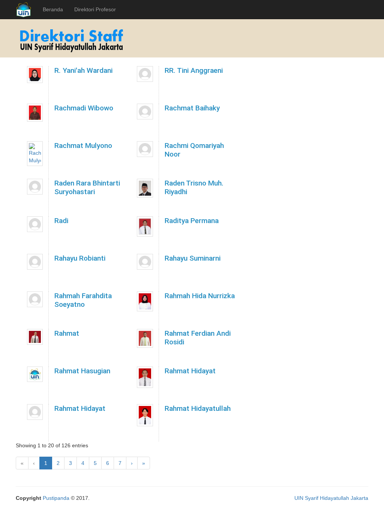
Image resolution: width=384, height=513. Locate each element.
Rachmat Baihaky (192, 108)
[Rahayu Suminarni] (145, 262)
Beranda (53, 9)
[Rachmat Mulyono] (35, 153)
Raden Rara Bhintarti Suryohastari (87, 187)
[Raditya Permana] (145, 226)
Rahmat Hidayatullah (198, 408)
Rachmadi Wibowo (83, 108)
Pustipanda (56, 498)
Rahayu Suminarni (192, 258)
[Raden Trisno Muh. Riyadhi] (145, 188)
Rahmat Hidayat (190, 371)
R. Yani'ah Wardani (83, 70)
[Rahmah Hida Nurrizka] (145, 301)
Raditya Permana (192, 220)
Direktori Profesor (95, 9)
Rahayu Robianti (79, 258)
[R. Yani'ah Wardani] (35, 74)
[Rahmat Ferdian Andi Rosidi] (145, 338)
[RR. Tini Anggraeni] (145, 74)
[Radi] (35, 224)
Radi (61, 220)
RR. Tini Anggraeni (194, 70)
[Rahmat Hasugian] (35, 374)
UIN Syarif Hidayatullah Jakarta (331, 498)
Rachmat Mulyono (83, 145)
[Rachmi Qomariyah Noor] (145, 149)
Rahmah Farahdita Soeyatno (83, 300)
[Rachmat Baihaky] (145, 111)
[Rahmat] (35, 337)
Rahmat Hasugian (82, 371)
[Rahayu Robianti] (35, 262)
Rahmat (66, 333)
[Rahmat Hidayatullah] (145, 415)
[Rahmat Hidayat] (145, 377)
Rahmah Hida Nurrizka (200, 295)
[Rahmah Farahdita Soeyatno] (35, 299)
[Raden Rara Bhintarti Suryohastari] (35, 187)
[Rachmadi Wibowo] (35, 113)
